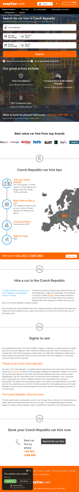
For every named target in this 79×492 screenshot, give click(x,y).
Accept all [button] (10, 481)
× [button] (30, 470)
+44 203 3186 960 (30, 453)
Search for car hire (53, 441)
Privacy (40, 471)
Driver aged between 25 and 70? (46, 61)
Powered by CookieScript (17, 488)
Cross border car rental (60, 9)
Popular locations (8, 9)
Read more (7, 477)
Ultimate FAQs (44, 474)
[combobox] (27, 471)
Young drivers (9, 12)
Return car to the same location (18, 61)
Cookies (47, 471)
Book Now (71, 256)
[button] (17, 485)
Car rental (25, 9)
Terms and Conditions (60, 471)
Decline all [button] (24, 481)
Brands (22, 12)
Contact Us (34, 474)
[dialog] (17, 479)
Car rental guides (40, 9)
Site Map (72, 471)
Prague (50, 295)
